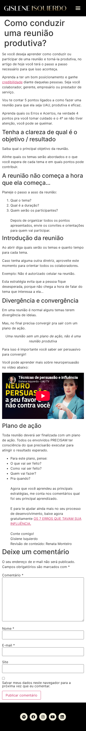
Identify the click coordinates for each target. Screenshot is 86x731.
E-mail (8, 645)
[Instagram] (43, 717)
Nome (8, 628)
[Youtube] (52, 717)
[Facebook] (33, 717)
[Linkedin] (62, 717)
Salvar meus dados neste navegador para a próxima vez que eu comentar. (36, 684)
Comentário (12, 575)
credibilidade (12, 82)
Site (5, 662)
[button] (78, 8)
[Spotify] (24, 717)
